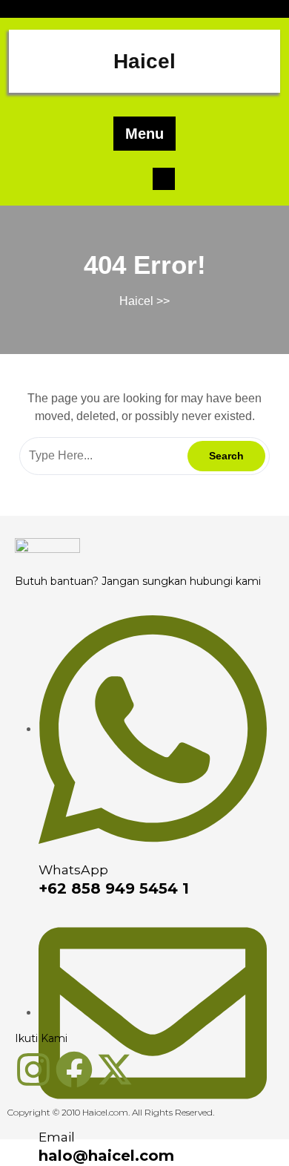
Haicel (144, 61)
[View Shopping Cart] (164, 177)
